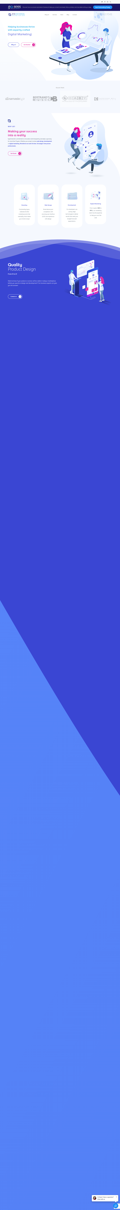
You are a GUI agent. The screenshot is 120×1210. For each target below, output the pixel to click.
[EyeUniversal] (16, 15)
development (48, 141)
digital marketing (14, 143)
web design (40, 141)
